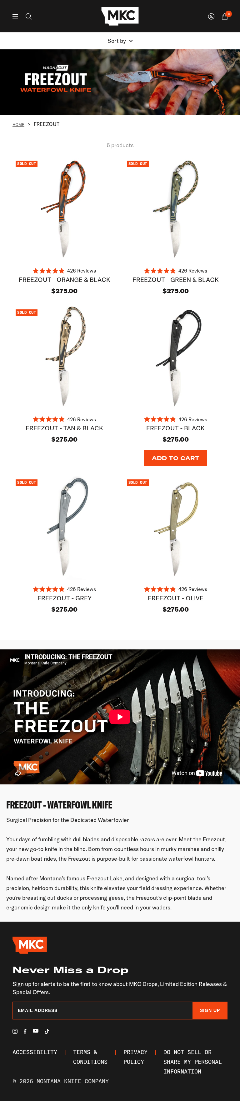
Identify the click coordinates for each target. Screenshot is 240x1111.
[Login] (211, 16)
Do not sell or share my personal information (192, 1061)
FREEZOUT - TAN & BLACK (64, 428)
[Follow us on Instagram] (15, 1031)
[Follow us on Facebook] (25, 1031)
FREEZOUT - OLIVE (175, 598)
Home (18, 124)
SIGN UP (210, 1010)
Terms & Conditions (90, 1056)
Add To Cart (175, 458)
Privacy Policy (135, 1056)
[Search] (29, 16)
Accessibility (34, 1052)
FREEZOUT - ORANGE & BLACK (64, 279)
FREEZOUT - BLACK (175, 428)
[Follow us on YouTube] (35, 1031)
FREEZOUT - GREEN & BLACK (175, 279)
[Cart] (225, 16)
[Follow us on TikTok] (47, 1031)
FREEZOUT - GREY (65, 598)
